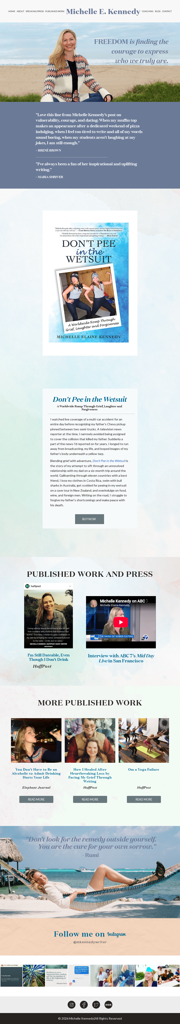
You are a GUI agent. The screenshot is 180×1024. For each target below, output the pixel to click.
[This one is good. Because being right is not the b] (56, 976)
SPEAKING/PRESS (35, 11)
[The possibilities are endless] (34, 976)
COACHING (147, 11)
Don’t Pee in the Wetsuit (108, 461)
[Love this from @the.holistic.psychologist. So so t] (11, 976)
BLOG (158, 11)
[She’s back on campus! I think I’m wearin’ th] (146, 976)
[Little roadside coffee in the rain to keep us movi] (169, 976)
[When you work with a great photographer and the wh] (101, 976)
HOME (11, 11)
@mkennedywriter (90, 942)
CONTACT (167, 11)
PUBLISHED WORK (55, 11)
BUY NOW (89, 519)
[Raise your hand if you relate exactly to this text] (79, 976)
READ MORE (36, 799)
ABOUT (20, 11)
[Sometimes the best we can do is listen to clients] (124, 976)
